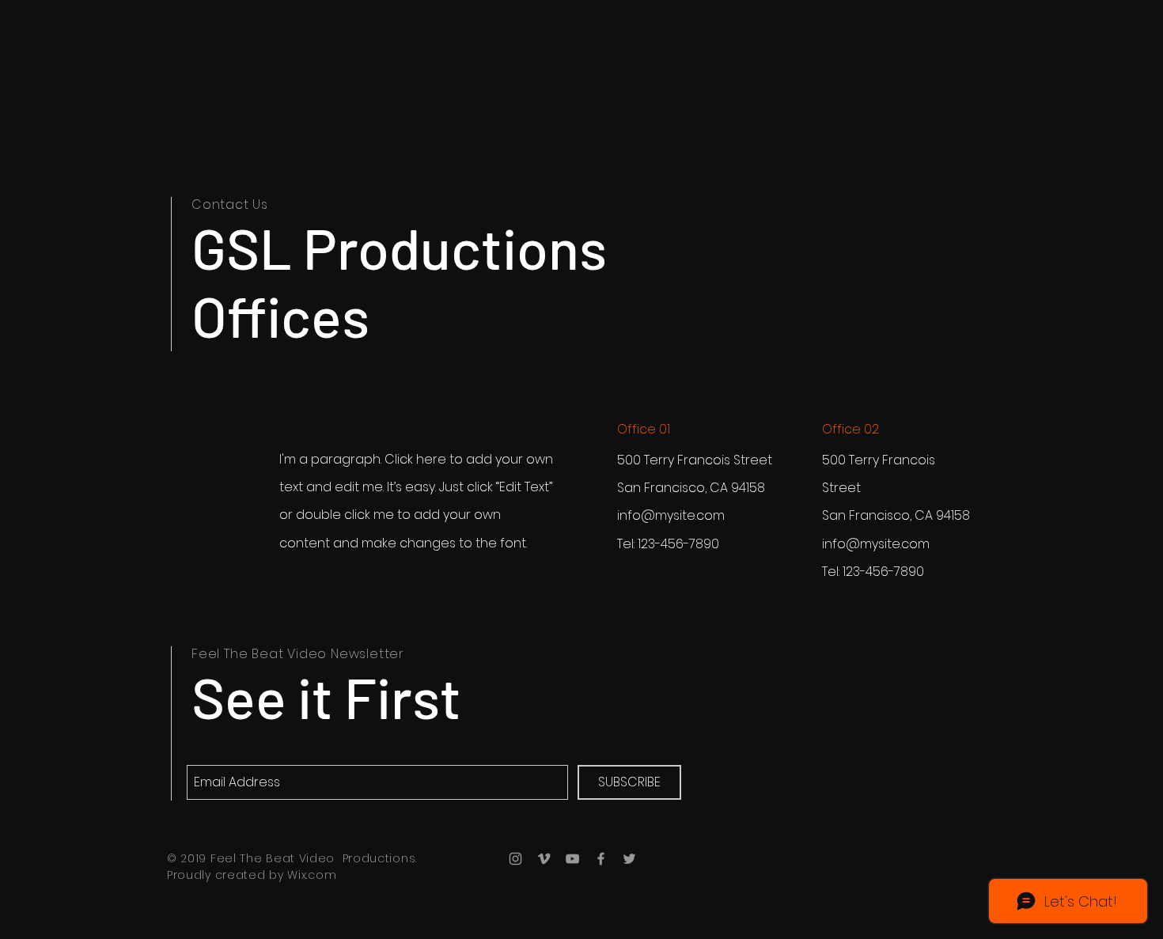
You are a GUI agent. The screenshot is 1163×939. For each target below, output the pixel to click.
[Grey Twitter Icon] (629, 858)
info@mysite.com (671, 515)
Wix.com (311, 875)
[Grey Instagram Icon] (515, 858)
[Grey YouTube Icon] (572, 858)
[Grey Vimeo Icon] (544, 858)
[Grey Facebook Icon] (601, 858)
